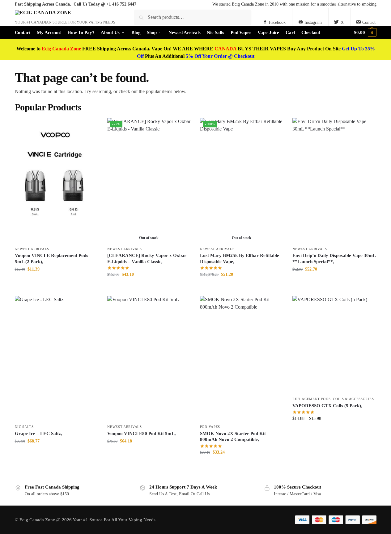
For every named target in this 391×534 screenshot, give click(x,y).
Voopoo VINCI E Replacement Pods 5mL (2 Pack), (51, 258)
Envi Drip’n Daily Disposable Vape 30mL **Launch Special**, (334, 258)
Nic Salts (24, 427)
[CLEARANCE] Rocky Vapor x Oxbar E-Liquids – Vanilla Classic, (146, 258)
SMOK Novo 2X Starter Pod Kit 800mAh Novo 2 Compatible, (233, 436)
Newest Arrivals (32, 249)
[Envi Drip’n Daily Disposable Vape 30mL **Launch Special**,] (334, 180)
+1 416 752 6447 (121, 4)
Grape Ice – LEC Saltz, (38, 433)
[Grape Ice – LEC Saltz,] (56, 358)
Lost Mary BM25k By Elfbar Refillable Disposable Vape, (239, 258)
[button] (365, 32)
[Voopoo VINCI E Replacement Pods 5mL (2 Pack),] (56, 180)
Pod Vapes (210, 427)
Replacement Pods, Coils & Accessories (333, 399)
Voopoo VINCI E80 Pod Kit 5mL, (141, 433)
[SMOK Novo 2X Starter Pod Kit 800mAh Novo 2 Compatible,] (241, 358)
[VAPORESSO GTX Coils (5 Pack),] (334, 344)
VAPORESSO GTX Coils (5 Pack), (327, 405)
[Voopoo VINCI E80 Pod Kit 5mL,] (149, 358)
